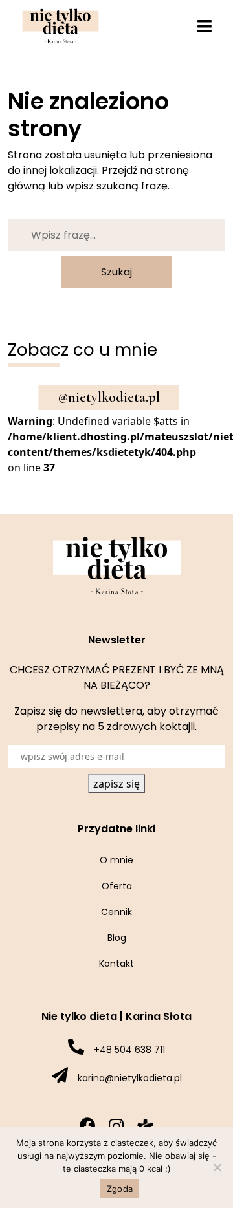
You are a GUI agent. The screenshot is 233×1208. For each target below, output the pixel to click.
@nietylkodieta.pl (109, 397)
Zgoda (120, 1188)
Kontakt (116, 963)
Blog (116, 937)
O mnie (116, 860)
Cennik (116, 911)
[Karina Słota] (60, 26)
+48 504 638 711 (129, 1049)
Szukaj (116, 271)
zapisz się (116, 784)
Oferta (117, 885)
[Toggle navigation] (204, 26)
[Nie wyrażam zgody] (216, 1167)
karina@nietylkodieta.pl (130, 1078)
